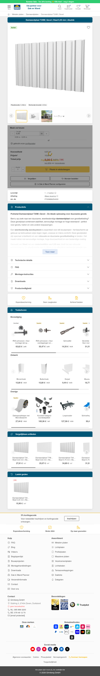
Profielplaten (60, 551)
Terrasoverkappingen (64, 570)
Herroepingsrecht (60, 657)
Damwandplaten (32, 14)
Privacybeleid (46, 657)
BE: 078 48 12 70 (17, 612)
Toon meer (50, 251)
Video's (14, 551)
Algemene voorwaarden (22, 657)
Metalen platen (18, 14)
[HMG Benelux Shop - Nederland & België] (22, 626)
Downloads (20, 281)
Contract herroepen (79, 657)
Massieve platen (62, 556)
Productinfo (20, 207)
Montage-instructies (24, 274)
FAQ (17, 267)
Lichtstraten (60, 565)
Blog (13, 547)
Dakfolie (58, 575)
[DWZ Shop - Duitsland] (28, 626)
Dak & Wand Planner (20, 575)
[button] (9, 7)
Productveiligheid (23, 288)
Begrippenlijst (17, 556)
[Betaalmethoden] (71, 631)
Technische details (23, 260)
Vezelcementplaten (63, 561)
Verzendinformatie (19, 579)
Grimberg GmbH (17, 599)
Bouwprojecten (17, 561)
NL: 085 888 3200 (18, 609)
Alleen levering (50, 196)
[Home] (9, 14)
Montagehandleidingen (21, 565)
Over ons (15, 588)
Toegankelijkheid (50, 662)
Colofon (36, 657)
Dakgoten (59, 579)
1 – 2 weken (49, 193)
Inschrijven (71, 518)
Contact (14, 584)
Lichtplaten (60, 547)
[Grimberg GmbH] (34, 626)
